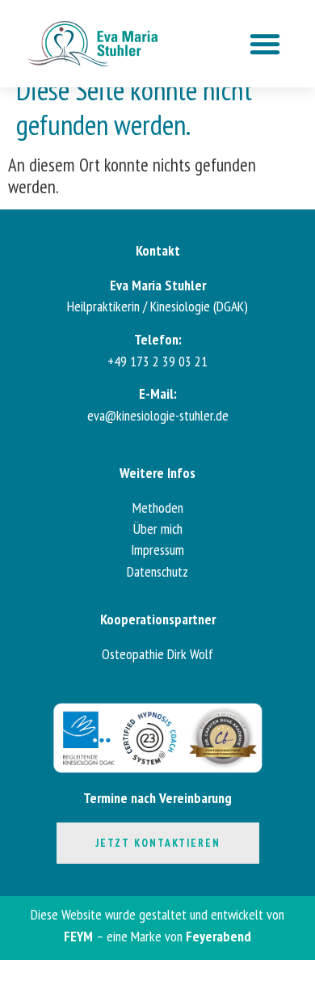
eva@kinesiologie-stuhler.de (158, 415)
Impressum (157, 549)
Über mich (158, 528)
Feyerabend (218, 936)
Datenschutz (157, 571)
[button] (265, 43)
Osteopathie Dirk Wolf (157, 654)
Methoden (157, 507)
